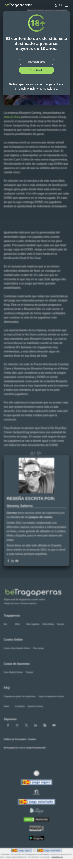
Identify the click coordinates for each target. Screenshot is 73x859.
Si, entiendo (36, 70)
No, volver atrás (36, 61)
